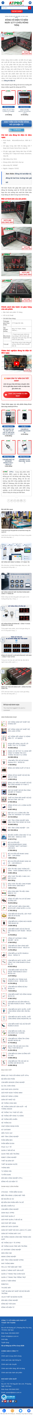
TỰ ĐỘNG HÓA (6, 1171)
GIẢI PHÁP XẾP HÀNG (8, 1223)
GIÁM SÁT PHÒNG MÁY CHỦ (11, 1233)
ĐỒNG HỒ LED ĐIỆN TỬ (9, 1181)
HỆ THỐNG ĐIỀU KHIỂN (9, 1119)
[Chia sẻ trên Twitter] (11, 500)
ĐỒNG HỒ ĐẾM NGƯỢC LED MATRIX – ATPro (24, 111)
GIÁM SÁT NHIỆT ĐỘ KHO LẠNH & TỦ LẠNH (16, 1230)
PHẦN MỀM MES (6, 1140)
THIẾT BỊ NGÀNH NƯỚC (9, 1164)
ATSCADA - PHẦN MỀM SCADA (11, 1192)
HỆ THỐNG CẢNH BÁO (9, 1103)
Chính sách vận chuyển (9, 1364)
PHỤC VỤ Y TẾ (6, 1147)
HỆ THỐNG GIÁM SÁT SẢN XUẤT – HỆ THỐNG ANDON (14, 1108)
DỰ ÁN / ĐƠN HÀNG (21, 17)
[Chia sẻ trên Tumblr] (24, 500)
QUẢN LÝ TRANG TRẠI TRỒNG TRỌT (13, 1277)
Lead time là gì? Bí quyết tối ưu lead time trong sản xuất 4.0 (16, 531)
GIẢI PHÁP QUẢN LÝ (8, 1216)
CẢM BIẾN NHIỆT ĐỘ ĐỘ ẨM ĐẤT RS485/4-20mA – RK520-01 (8, 462)
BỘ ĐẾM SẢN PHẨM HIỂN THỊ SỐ (12, 1202)
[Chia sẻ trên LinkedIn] (21, 500)
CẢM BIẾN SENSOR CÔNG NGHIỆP (13, 1082)
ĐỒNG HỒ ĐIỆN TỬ (7, 1307)
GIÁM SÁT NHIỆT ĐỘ (8, 1099)
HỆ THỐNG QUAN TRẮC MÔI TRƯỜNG (14, 1246)
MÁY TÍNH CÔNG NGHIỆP (10, 1136)
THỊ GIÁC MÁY (6, 1288)
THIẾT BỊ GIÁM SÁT (7, 1161)
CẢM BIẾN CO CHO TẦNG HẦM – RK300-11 (24, 461)
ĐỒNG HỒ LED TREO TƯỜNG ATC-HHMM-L (8, 111)
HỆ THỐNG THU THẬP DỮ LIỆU (12, 1112)
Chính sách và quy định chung (11, 1356)
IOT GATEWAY (6, 1130)
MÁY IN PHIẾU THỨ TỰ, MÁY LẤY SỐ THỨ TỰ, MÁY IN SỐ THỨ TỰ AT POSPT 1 (8, 432)
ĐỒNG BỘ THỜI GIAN (8, 1304)
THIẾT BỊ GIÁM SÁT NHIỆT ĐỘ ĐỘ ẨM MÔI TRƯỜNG (15, 1292)
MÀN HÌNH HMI (6, 1253)
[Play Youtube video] (16, 363)
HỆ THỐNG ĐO (6, 1123)
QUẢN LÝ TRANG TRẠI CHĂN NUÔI (13, 1274)
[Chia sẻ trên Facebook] (8, 500)
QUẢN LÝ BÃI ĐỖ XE (8, 1150)
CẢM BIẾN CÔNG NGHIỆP (10, 1209)
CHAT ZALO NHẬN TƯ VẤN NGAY (17, 395)
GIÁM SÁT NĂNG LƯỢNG (9, 1096)
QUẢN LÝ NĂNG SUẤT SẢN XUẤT (12, 1270)
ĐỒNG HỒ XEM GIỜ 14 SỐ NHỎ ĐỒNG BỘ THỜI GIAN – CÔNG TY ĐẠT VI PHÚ (16, 656)
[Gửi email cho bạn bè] (14, 500)
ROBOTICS (4, 1284)
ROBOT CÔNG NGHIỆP (8, 1157)
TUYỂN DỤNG (6, 1175)
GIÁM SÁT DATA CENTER (9, 1226)
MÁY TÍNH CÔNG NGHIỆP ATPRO (12, 1260)
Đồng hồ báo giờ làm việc (12, 16)
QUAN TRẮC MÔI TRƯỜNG (10, 1154)
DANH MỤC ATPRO (7, 1213)
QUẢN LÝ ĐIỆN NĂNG (8, 1281)
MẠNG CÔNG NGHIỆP (8, 1256)
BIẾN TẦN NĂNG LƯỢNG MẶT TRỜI (13, 1195)
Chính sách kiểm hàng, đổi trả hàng (13, 1368)
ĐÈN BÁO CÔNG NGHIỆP (9, 1300)
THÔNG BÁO (5, 1168)
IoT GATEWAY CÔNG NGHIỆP (11, 1250)
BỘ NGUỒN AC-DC (7, 1199)
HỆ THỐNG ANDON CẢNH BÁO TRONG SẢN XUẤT (16, 1238)
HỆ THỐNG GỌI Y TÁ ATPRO (10, 1243)
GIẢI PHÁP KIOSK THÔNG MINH (11, 1093)
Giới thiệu (4, 1339)
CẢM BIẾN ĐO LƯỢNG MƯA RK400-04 (24, 431)
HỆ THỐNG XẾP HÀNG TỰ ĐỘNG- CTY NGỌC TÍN (15, 562)
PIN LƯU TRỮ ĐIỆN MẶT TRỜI (11, 1267)
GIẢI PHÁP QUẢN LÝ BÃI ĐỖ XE (11, 1220)
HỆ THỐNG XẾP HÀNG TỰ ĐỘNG (12, 1116)
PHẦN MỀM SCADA (7, 1143)
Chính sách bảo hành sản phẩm (11, 1372)
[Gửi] (29, 7)
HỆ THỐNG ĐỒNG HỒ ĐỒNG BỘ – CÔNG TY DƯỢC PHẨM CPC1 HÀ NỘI (15, 624)
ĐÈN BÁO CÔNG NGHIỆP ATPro (11, 1178)
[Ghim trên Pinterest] (18, 500)
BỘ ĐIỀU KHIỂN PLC (8, 1206)
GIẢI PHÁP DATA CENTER (9, 1089)
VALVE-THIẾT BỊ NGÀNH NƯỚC (11, 1297)
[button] (2, 2)
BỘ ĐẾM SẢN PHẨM (8, 1079)
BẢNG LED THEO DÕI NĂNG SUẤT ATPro (15, 1075)
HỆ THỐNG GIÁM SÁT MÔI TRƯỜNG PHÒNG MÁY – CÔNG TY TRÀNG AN (15, 592)
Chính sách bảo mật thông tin (11, 1360)
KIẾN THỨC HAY (6, 1133)
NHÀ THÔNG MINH (7, 1263)
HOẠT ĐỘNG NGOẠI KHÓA (10, 1126)
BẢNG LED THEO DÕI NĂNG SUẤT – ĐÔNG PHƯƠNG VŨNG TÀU (16, 687)
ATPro (11, 472)
